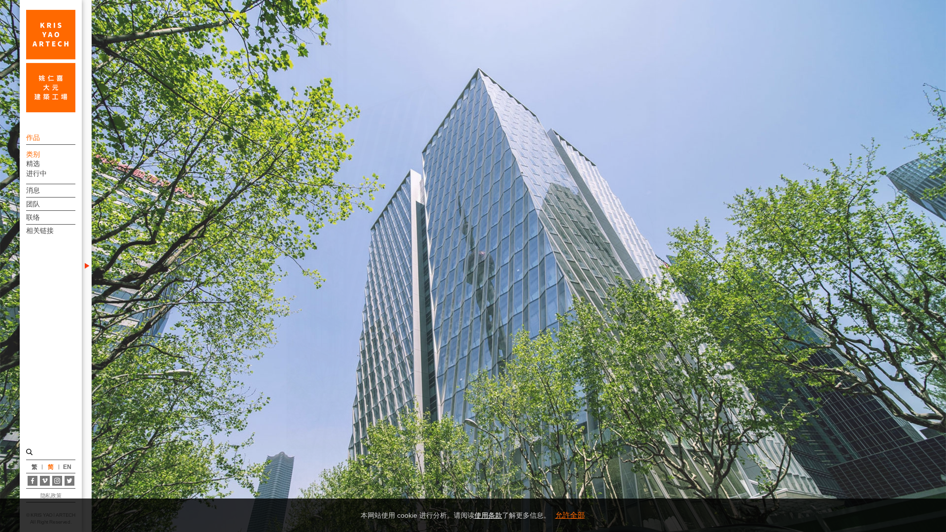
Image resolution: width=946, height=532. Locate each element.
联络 (33, 217)
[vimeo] (45, 481)
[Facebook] (32, 481)
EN (67, 467)
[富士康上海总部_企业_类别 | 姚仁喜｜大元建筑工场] (50, 61)
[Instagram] (57, 481)
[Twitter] (69, 481)
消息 (33, 190)
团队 (33, 204)
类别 (33, 154)
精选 (33, 163)
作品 (33, 137)
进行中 (36, 173)
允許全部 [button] (570, 515)
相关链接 (40, 230)
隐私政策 (50, 496)
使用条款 (488, 515)
